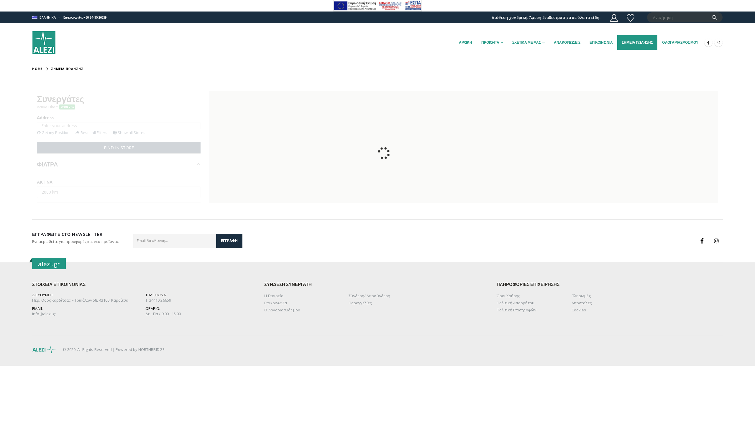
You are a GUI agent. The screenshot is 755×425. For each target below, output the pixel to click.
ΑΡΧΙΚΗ (465, 42)
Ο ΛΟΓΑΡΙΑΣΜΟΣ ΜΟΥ (680, 42)
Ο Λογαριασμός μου (282, 310)
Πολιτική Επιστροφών (516, 310)
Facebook (702, 241)
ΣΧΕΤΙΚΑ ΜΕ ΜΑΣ (526, 42)
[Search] (714, 17)
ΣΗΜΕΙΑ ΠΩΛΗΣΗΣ (637, 42)
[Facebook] (708, 42)
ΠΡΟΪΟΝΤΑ (490, 42)
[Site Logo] (44, 42)
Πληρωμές (581, 295)
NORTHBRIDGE (151, 349)
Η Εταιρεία (273, 295)
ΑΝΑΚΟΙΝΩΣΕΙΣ (567, 42)
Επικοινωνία (275, 302)
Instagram (716, 241)
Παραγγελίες (360, 302)
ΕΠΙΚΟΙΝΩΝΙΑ (601, 42)
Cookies (579, 310)
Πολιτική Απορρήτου (515, 302)
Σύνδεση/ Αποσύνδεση (369, 295)
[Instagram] (718, 42)
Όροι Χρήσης (508, 295)
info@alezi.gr (44, 313)
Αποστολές (582, 302)
